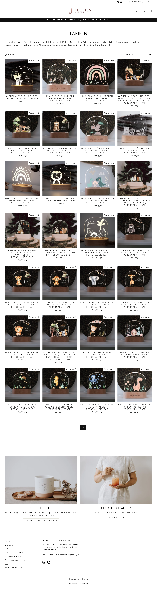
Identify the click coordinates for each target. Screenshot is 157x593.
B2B (6, 564)
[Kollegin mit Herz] (41, 480)
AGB (6, 549)
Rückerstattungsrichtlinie (15, 560)
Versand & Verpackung (14, 556)
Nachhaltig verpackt (13, 568)
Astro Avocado (83, 584)
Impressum (9, 545)
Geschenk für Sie (116, 518)
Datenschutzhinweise (14, 553)
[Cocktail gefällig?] (116, 480)
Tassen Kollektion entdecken (41, 520)
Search (8, 541)
